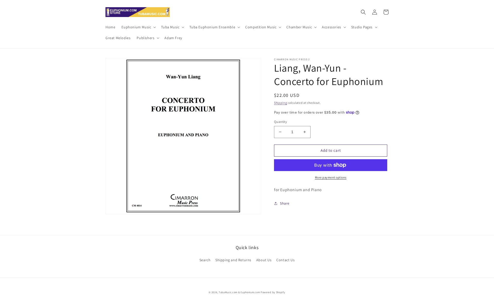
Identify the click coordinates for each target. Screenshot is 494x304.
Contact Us (285, 260)
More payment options (331, 177)
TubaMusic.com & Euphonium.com (239, 292)
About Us (264, 260)
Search (205, 260)
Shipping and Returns (233, 260)
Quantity (280, 122)
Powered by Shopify (273, 292)
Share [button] (284, 203)
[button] (138, 27)
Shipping (280, 103)
